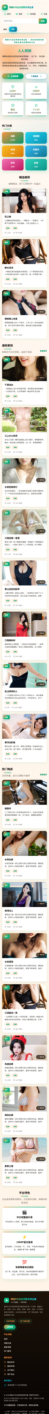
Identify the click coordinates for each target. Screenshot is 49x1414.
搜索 (43, 21)
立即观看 (14, 76)
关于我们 (10, 1370)
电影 (20, 14)
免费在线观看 (33, 1405)
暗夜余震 (9, 1114)
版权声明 (10, 1366)
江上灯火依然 (11, 435)
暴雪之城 (9, 1166)
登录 (5, 29)
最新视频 (7, 1347)
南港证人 (9, 910)
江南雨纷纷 (10, 640)
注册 (13, 29)
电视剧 (33, 14)
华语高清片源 (22, 1405)
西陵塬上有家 (11, 318)
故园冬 (8, 808)
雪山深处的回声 (12, 589)
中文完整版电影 (9, 1405)
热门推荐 (7, 1351)
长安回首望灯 (11, 486)
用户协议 (10, 1374)
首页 (9, 14)
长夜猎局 (9, 961)
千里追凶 (9, 384)
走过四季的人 (11, 691)
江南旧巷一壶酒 (12, 537)
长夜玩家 (9, 859)
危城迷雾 (9, 1063)
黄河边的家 (10, 742)
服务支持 (10, 1362)
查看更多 (43, 351)
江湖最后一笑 (11, 1012)
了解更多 (34, 76)
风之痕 (8, 216)
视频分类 (7, 1343)
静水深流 (9, 267)
